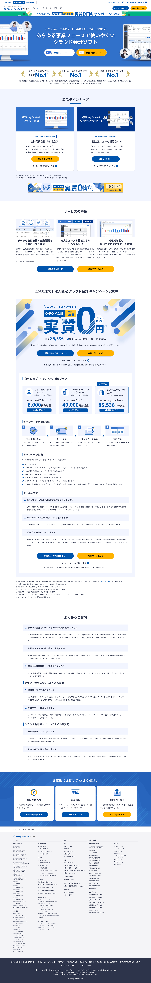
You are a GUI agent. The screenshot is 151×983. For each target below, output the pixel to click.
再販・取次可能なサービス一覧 (47, 893)
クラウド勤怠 (20, 918)
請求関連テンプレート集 (96, 895)
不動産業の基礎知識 (94, 886)
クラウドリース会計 (19, 854)
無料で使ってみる (138, 8)
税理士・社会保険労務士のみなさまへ (74, 886)
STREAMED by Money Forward (46, 908)
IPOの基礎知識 (93, 870)
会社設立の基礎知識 (94, 868)
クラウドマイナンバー (19, 938)
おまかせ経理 (42, 846)
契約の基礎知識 (93, 865)
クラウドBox (20, 902)
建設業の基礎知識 (94, 881)
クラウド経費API (68, 895)
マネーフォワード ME (120, 854)
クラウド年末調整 (18, 930)
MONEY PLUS (119, 858)
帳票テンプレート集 (94, 900)
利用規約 (61, 962)
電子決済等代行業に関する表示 (130, 962)
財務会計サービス (19, 2)
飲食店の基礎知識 (94, 878)
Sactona (49, 916)
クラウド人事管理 (18, 914)
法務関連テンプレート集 (96, 905)
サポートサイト (68, 846)
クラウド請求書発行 (22, 870)
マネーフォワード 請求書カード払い (48, 900)
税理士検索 (67, 854)
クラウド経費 (17, 882)
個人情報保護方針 (29, 962)
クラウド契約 (42, 860)
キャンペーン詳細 (104, 581)
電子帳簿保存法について (45, 882)
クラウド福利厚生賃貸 (19, 942)
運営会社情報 (15, 962)
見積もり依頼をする (34, 814)
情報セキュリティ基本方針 (46, 962)
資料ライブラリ (118, 846)
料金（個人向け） (69, 863)
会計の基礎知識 (93, 855)
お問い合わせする (117, 814)
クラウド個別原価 (18, 894)
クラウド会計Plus (19, 850)
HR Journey (117, 864)
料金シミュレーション (70, 873)
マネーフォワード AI (46, 928)
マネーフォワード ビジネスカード (47, 870)
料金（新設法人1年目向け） (71, 865)
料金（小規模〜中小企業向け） (72, 868)
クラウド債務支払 (18, 886)
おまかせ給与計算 (43, 854)
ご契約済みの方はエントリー (55, 353)
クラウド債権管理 (19, 878)
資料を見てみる (75, 814)
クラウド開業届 (42, 868)
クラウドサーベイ (19, 946)
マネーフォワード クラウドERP (47, 875)
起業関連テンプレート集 (96, 907)
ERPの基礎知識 (93, 853)
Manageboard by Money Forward (47, 912)
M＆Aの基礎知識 (93, 883)
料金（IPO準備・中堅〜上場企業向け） (74, 870)
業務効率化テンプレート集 (96, 912)
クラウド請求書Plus (18, 874)
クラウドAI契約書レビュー (45, 863)
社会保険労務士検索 (69, 856)
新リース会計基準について (45, 887)
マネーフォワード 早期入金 (45, 904)
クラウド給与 (16, 926)
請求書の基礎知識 (94, 863)
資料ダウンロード (120, 8)
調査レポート (118, 851)
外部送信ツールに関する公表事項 (106, 962)
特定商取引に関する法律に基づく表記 (79, 962)
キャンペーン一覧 (119, 849)
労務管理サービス (31, 2)
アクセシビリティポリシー (68, 966)
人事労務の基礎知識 (94, 860)
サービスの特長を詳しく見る (43, 166)
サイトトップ (8, 2)
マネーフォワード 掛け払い (20, 906)
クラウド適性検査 (18, 950)
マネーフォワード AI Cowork (47, 924)
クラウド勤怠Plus (20, 922)
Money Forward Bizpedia (97, 846)
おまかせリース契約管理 (45, 851)
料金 (34, 8)
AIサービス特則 (86, 966)
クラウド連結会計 (18, 898)
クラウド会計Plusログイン (135, 2)
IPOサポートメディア (70, 879)
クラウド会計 (16, 846)
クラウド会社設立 (43, 865)
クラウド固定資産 (18, 890)
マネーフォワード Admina (45, 873)
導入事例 (66, 849)
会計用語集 (92, 850)
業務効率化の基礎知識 (95, 875)
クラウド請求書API (69, 892)
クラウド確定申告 (22, 858)
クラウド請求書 (22, 866)
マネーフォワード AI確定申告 (21, 862)
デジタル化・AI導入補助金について (48, 884)
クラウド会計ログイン (114, 2)
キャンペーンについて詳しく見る (74, 360)
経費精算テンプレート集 (96, 897)
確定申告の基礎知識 (94, 858)
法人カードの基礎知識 (95, 873)
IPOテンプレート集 (94, 910)
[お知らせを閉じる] (2, 13)
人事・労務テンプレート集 (96, 902)
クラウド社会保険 (18, 934)
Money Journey (118, 862)
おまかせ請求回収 (43, 849)
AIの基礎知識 (92, 888)
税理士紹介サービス (69, 851)
